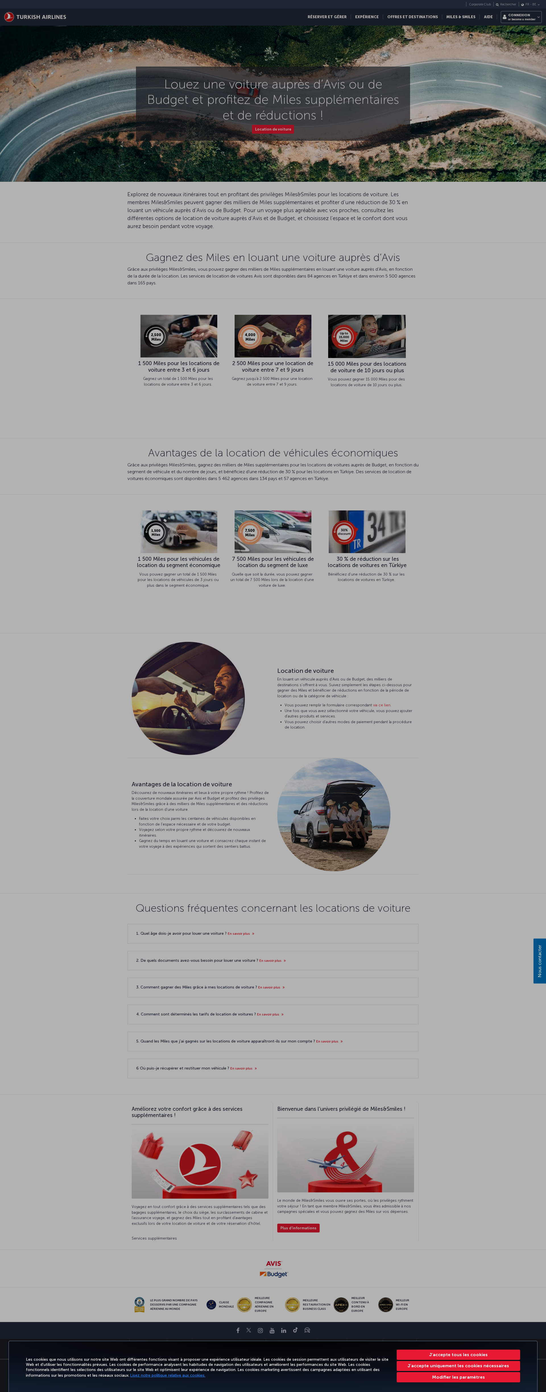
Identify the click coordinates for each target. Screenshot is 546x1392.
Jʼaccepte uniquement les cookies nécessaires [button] (458, 1365)
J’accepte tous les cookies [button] (458, 1354)
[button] (458, 1377)
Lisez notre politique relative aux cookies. (167, 1375)
